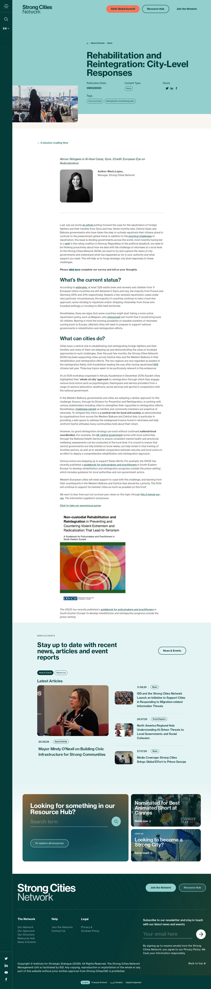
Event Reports (159, 719)
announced (113, 317)
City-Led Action (95, 101)
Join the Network (62, 927)
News (109, 43)
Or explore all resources (49, 843)
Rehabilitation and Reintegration (120, 101)
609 (155, 364)
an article (87, 225)
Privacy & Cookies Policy (90, 929)
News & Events (97, 43)
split (67, 243)
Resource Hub (26, 938)
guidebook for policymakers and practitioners (110, 464)
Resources (61, 672)
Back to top (196, 963)
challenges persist (85, 409)
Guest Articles (61, 741)
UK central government (109, 435)
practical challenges (140, 236)
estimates (81, 287)
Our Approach (26, 930)
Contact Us (58, 930)
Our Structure (26, 934)
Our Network (26, 927)
